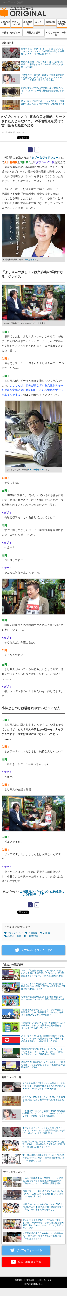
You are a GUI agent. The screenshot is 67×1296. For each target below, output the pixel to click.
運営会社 (30, 1280)
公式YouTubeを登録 (29, 1261)
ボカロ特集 (27, 23)
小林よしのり (14, 936)
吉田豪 (46, 932)
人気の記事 (5, 23)
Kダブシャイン (15, 932)
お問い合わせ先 (44, 1280)
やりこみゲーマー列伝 (56, 33)
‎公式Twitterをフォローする (37, 950)
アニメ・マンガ (16, 23)
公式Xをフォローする (29, 1250)
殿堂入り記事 (33, 32)
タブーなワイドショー (45, 157)
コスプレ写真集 (61, 23)
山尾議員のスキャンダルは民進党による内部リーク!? (42, 893)
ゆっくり (39, 22)
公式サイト (29, 259)
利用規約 (19, 1280)
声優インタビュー (11, 32)
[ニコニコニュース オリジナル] (23, 12)
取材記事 (50, 22)
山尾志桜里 (32, 936)
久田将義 (32, 932)
